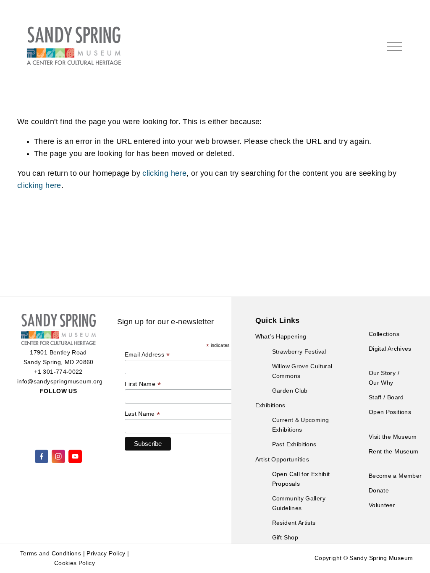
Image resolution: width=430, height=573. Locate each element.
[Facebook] (41, 456)
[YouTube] (75, 456)
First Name (143, 384)
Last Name (142, 414)
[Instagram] (58, 456)
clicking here (164, 173)
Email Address (147, 355)
